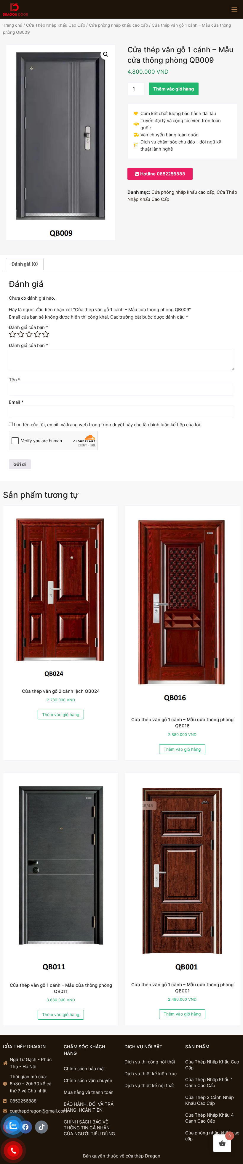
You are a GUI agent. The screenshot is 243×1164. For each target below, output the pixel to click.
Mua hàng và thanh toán (88, 1092)
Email (16, 402)
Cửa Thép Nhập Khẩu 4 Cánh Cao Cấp (209, 1118)
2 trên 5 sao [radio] (20, 334)
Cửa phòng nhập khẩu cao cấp (118, 25)
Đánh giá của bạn (28, 327)
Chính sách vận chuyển (88, 1080)
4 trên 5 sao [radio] (37, 334)
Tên (14, 379)
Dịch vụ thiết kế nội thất (149, 1085)
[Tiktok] (41, 1127)
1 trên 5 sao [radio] (12, 334)
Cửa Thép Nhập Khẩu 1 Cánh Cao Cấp (209, 1082)
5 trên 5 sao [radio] (45, 334)
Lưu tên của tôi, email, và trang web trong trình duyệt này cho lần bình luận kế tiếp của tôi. (107, 424)
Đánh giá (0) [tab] (25, 264)
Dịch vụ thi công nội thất (149, 1062)
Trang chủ (12, 25)
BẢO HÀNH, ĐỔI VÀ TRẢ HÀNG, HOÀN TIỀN (88, 1107)
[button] (234, 9)
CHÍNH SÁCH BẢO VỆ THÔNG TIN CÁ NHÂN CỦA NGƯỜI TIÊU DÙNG (89, 1127)
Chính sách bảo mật (84, 1068)
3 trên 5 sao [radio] (29, 334)
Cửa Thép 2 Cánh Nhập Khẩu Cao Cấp (209, 1100)
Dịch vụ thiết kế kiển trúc (150, 1073)
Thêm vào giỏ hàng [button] (60, 714)
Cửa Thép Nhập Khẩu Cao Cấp (55, 25)
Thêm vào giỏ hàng (173, 89)
